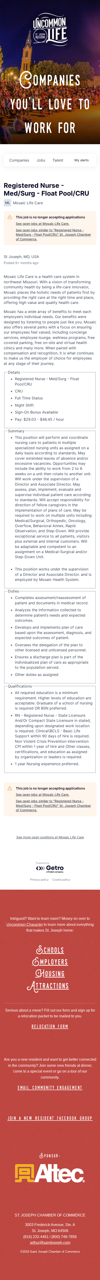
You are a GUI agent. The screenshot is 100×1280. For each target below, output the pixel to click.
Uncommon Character (25, 925)
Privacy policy (39, 879)
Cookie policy (61, 879)
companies (19, 160)
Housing (50, 974)
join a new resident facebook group (50, 1118)
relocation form (50, 1026)
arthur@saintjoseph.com (50, 1243)
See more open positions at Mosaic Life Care (50, 837)
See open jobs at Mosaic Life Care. (42, 224)
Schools (50, 950)
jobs (41, 160)
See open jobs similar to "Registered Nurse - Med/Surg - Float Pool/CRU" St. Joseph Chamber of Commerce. (53, 234)
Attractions (50, 986)
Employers (50, 962)
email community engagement (50, 1088)
